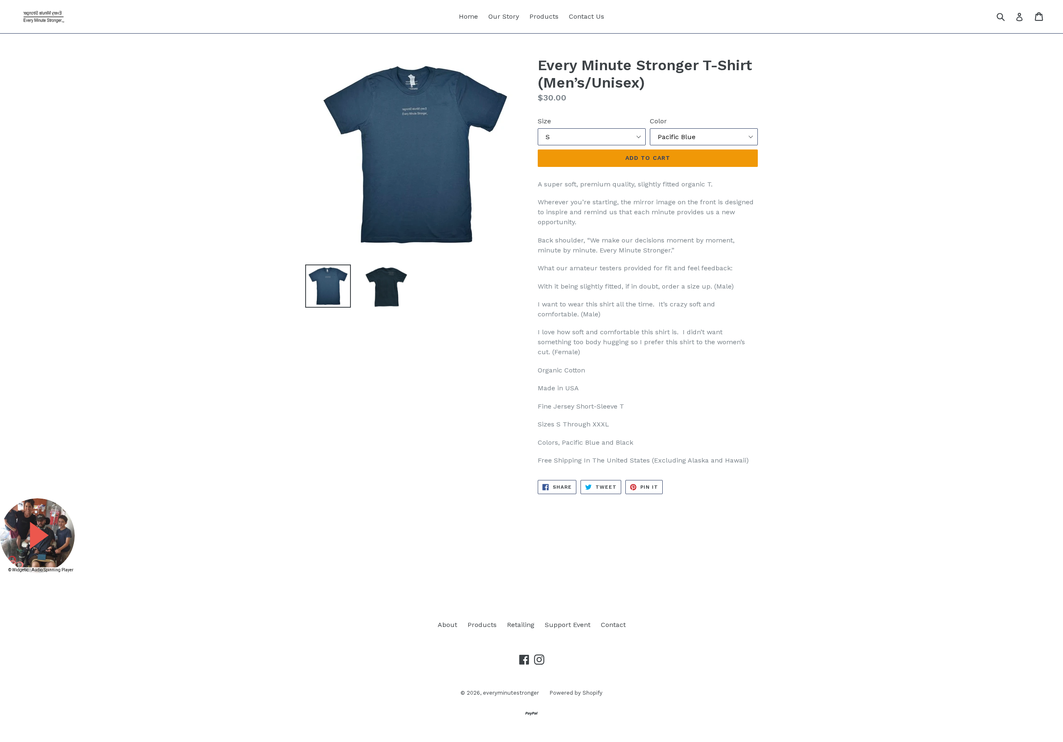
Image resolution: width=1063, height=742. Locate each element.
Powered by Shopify (576, 693)
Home (468, 16)
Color (658, 121)
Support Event (567, 625)
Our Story (503, 16)
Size (544, 121)
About (447, 625)
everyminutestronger (511, 693)
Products (543, 16)
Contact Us (586, 16)
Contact (613, 625)
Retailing (520, 625)
